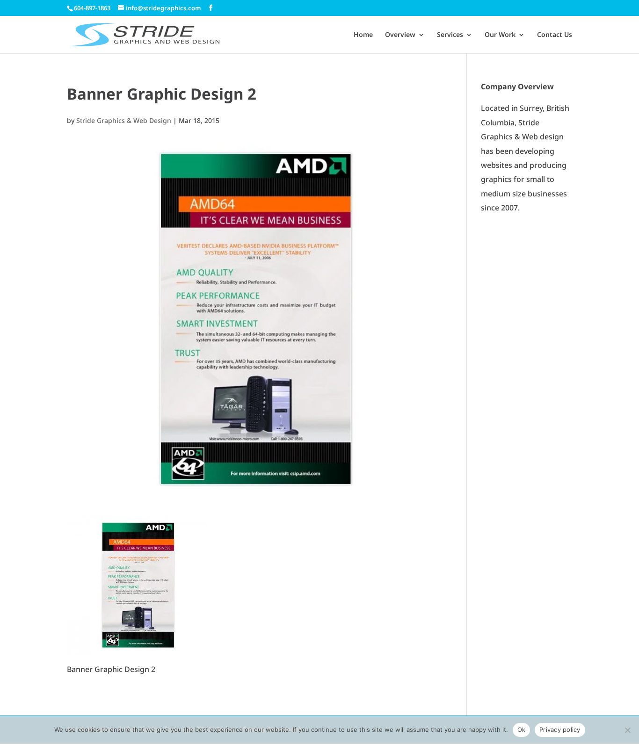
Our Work (500, 35)
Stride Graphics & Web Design (123, 120)
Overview (400, 35)
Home (363, 35)
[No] (627, 730)
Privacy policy (560, 729)
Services (450, 35)
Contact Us (554, 35)
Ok (521, 729)
